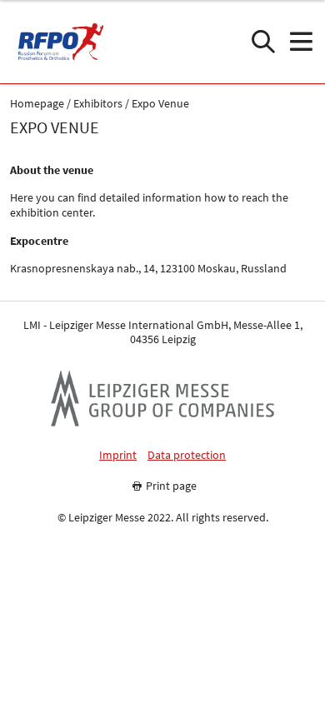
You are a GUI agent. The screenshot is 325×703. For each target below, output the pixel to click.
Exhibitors (97, 104)
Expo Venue (160, 104)
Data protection (187, 455)
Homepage (37, 104)
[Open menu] (300, 42)
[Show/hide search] (263, 42)
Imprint (118, 455)
